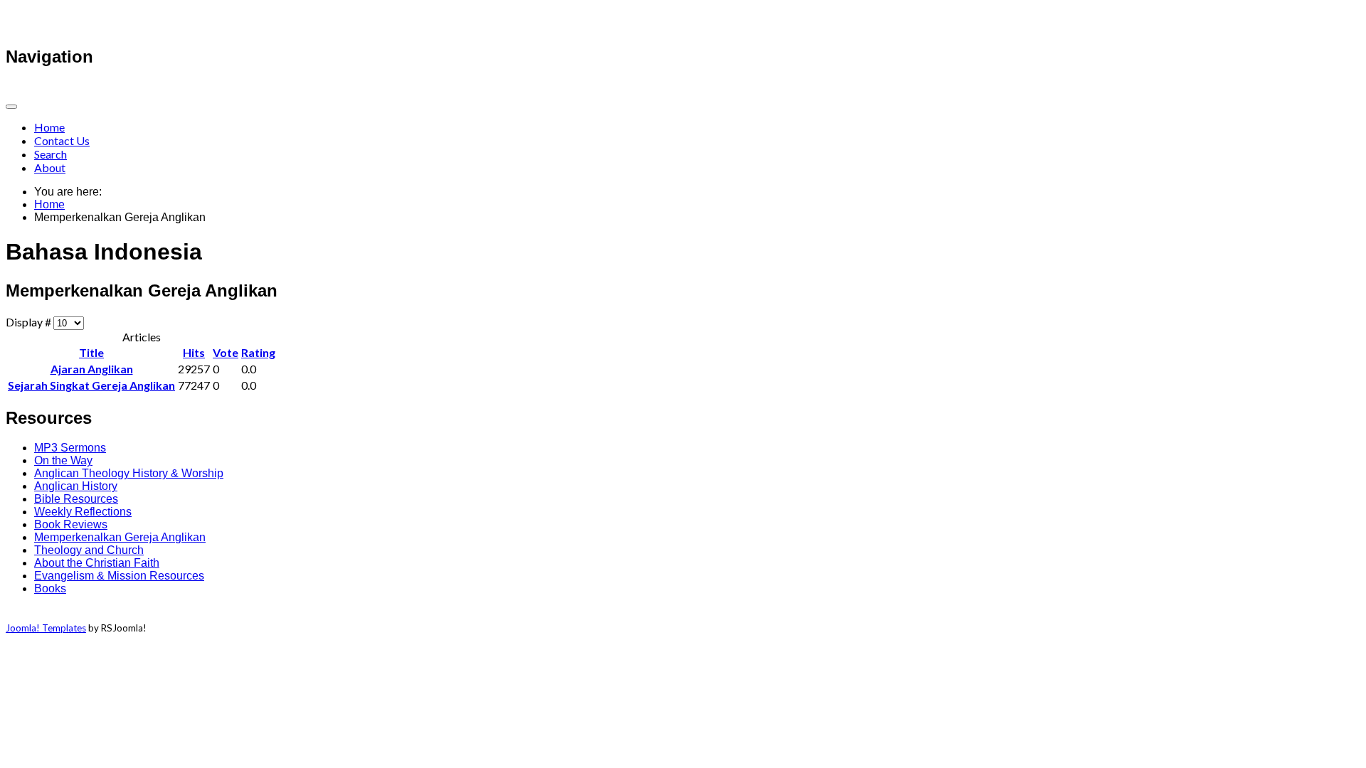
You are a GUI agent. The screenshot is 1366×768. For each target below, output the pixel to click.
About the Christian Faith (96, 563)
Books (50, 588)
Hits (194, 352)
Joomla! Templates (46, 628)
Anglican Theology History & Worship (128, 473)
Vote (225, 352)
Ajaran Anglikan (92, 368)
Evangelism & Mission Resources (119, 576)
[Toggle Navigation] (11, 107)
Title (91, 352)
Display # (29, 322)
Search (50, 154)
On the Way (63, 460)
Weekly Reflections (83, 512)
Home (49, 127)
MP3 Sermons (70, 448)
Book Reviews (70, 524)
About (49, 167)
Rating (258, 352)
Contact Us (62, 140)
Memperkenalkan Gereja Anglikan (120, 537)
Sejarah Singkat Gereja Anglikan (91, 385)
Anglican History (75, 486)
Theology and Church (89, 550)
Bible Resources (76, 499)
